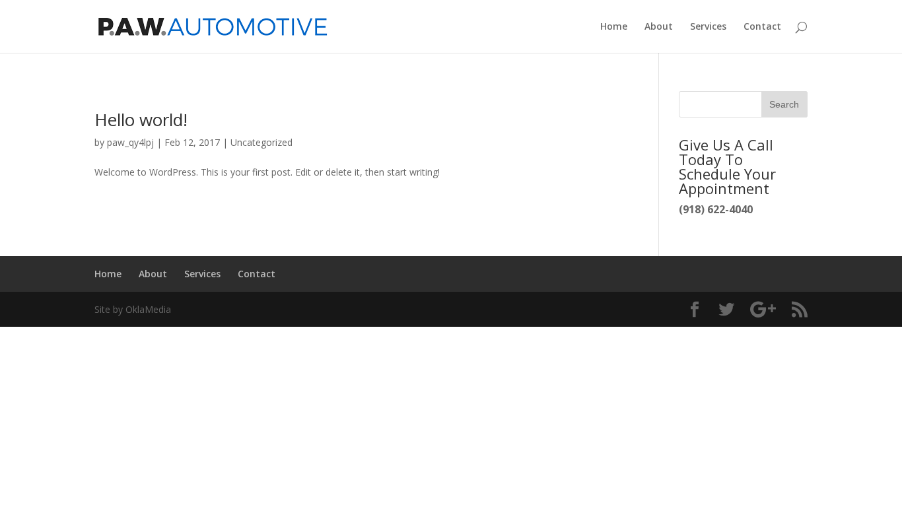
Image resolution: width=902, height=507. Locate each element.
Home (613, 27)
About (658, 27)
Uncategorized (261, 142)
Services (708, 27)
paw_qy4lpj (130, 142)
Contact (762, 27)
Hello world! (141, 119)
